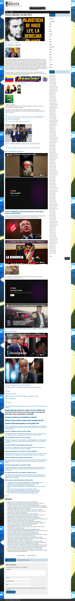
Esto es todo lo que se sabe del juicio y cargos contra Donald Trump (23, 491)
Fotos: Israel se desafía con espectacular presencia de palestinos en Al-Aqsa (25, 537)
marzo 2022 (51, 149)
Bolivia (50, 24)
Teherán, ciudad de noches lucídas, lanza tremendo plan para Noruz (23, 533)
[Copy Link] (17, 45)
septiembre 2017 (52, 225)
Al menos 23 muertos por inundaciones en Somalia (21, 417)
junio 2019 (51, 195)
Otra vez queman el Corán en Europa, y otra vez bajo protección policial (24, 521)
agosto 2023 (51, 125)
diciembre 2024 (52, 103)
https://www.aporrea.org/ (11, 331)
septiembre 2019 (52, 191)
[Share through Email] (19, 45)
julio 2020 (51, 177)
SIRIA (50, 54)
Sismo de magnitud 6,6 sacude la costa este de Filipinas (18, 437)
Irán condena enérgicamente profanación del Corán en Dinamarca (22, 513)
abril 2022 (51, 148)
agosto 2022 (51, 142)
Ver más (7, 495)
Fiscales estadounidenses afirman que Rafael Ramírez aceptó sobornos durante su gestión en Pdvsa (24, 212)
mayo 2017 (51, 230)
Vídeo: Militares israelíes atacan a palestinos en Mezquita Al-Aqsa (22, 492)
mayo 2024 (51, 113)
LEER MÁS (30, 414)
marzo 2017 (51, 233)
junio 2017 (51, 229)
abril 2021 (51, 165)
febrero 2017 (52, 235)
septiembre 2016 (52, 242)
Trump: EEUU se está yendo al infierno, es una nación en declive (22, 489)
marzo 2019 (51, 200)
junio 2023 (51, 128)
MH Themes (18, 599)
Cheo (12, 42)
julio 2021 (51, 160)
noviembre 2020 (52, 172)
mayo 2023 (51, 130)
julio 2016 (51, 244)
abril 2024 (51, 114)
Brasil (50, 26)
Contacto (11, 12)
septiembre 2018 (52, 208)
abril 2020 (51, 181)
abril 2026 (51, 80)
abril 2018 (51, 215)
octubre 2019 (52, 190)
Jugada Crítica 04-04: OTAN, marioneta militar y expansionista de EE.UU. (22, 396)
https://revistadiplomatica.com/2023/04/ (14, 151)
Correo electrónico (10, 581)
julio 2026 (51, 76)
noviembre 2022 (52, 138)
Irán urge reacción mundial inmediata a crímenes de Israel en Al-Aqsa (23, 490)
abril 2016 (51, 249)
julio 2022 (51, 144)
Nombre (7, 577)
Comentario (8, 569)
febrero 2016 (52, 251)
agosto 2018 (51, 209)
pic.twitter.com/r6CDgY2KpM (13, 119)
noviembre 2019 (52, 188)
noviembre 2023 (52, 121)
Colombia (50, 34)
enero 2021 (51, 169)
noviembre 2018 (52, 205)
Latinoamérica (51, 47)
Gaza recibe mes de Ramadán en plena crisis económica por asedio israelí (24, 548)
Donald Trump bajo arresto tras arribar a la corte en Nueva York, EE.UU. (25, 411)
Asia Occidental (52, 21)
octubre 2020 (52, 173)
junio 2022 (51, 145)
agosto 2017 (51, 226)
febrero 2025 (52, 100)
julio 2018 (51, 211)
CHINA (50, 31)
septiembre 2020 (52, 174)
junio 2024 (51, 111)
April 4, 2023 (27, 121)
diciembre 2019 (52, 187)
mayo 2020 (51, 180)
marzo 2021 (51, 166)
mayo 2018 (51, 214)
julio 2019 (51, 194)
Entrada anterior (21, 555)
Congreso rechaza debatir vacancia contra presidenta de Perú (24, 420)
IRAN (50, 41)
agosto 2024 (51, 108)
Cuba (50, 36)
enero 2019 (51, 202)
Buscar (50, 256)
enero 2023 (51, 135)
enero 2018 (51, 219)
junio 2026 (51, 78)
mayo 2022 (51, 146)
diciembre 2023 (52, 120)
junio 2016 (51, 246)
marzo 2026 (51, 82)
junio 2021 (51, 162)
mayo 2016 (51, 247)
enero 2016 (51, 253)
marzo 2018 (51, 216)
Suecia (50, 57)
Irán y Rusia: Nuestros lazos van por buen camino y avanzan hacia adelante (24, 509)
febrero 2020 (52, 184)
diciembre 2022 (52, 137)
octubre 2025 (52, 89)
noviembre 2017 (52, 222)
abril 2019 (51, 198)
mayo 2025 (51, 96)
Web (7, 584)
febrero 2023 (52, 134)
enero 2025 (51, 101)
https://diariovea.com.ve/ (11, 393)
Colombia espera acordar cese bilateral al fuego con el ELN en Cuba (23, 483)
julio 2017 (51, 228)
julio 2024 (51, 110)
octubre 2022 (52, 139)
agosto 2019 (51, 193)
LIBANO (50, 49)
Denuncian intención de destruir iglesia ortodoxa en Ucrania (19, 457)
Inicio (7, 12)
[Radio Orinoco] (37, 4)
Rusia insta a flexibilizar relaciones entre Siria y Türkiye (18, 431)
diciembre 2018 (52, 204)
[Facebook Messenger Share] (9, 45)
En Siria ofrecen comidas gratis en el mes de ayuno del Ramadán (22, 502)
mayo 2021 (51, 163)
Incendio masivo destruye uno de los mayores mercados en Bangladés (21, 451)
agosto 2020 (51, 176)
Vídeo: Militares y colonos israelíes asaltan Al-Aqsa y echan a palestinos (24, 517)
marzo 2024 (51, 115)
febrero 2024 (52, 117)
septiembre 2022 (52, 141)
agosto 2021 (51, 159)
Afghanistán (51, 18)
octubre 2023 (52, 123)
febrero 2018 (52, 218)
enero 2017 (51, 236)
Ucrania (50, 59)
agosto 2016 (51, 243)
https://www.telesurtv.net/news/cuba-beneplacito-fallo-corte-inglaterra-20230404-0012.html (26, 328)
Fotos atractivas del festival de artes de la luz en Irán (19, 525)
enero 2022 (51, 152)
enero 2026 (51, 85)
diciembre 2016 (52, 237)
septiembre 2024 (52, 107)
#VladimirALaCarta (39, 116)
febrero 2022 (52, 151)
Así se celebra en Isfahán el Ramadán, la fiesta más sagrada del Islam (23, 529)
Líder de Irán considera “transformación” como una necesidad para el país (24, 545)
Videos (50, 67)
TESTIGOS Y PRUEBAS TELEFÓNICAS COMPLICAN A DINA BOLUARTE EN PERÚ (24, 147)
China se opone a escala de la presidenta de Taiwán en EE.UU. (19, 480)
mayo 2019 (51, 197)
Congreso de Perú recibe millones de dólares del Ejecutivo (21, 485)
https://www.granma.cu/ (10, 398)
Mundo (50, 52)
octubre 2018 (52, 207)
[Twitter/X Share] (11, 45)
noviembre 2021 (52, 155)
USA (50, 62)
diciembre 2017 (52, 221)
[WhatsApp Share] (14, 45)
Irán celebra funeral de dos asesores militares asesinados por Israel (20, 472)
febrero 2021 (52, 167)
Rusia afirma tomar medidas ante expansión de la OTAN (17, 465)
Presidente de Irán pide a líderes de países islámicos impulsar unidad (23, 505)
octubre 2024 (52, 106)
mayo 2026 (51, 79)
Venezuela (51, 64)
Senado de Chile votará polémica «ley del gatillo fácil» (22, 423)
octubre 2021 (52, 156)
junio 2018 (51, 212)
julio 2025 (51, 93)
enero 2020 (51, 186)
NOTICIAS (10, 402)
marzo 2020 (51, 183)
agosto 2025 (51, 92)
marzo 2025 (51, 99)
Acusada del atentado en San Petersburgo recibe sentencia (18, 445)
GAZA (50, 39)
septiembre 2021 (52, 158)
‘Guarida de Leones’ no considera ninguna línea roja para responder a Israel (25, 482)
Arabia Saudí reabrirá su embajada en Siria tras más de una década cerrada (24, 541)
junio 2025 (51, 94)
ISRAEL (50, 44)
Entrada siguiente (31, 555)
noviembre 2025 (52, 87)
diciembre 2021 (52, 153)
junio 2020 (51, 179)
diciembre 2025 (52, 86)
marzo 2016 (51, 250)
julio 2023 (51, 127)
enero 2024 (51, 118)
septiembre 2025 (52, 90)
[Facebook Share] (6, 45)
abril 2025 (51, 97)
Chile (50, 29)
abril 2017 (51, 232)
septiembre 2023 (52, 124)
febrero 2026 (52, 83)
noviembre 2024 (52, 104)
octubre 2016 (52, 240)
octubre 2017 (52, 223)
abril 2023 (51, 131)
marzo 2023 (51, 132)
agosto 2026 (51, 75)
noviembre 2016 (52, 239)
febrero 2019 (52, 201)
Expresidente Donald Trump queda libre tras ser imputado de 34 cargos (17, 385)
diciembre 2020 (52, 170)
